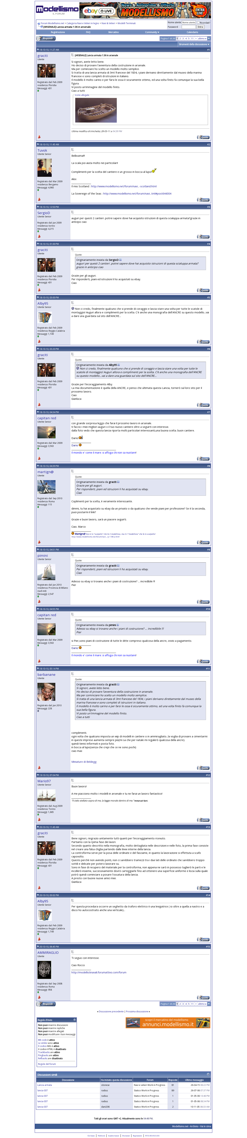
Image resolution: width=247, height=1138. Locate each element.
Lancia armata (44, 1085)
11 (192, 38)
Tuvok (42, 150)
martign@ (45, 471)
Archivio (194, 1126)
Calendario (192, 32)
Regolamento (137, 1136)
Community (151, 32)
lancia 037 (42, 1090)
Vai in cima (205, 1126)
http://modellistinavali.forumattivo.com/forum (98, 972)
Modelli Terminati (127, 23)
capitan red (46, 418)
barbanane (46, 674)
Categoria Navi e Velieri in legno (83, 23)
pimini (42, 555)
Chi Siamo (91, 1136)
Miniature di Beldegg (84, 761)
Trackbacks (44, 1052)
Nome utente (174, 22)
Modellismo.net (180, 1126)
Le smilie (42, 1043)
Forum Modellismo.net (52, 23)
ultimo (202, 38)
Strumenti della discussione (193, 44)
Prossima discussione (137, 1011)
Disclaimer (126, 1136)
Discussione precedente (111, 1011)
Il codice (42, 1046)
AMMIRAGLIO (48, 952)
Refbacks (42, 1058)
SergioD (43, 212)
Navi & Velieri (108, 23)
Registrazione (58, 32)
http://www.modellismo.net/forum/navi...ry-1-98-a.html (95, 536)
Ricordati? (205, 22)
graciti (42, 55)
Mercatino (113, 32)
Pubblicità (101, 1136)
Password (173, 26)
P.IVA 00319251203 (152, 1136)
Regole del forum (47, 1064)
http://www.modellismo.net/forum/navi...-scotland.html (124, 186)
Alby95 (42, 303)
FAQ (88, 32)
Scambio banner (113, 1136)
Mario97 (44, 781)
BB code (42, 1039)
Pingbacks (43, 1055)
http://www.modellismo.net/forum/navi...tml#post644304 (137, 193)
